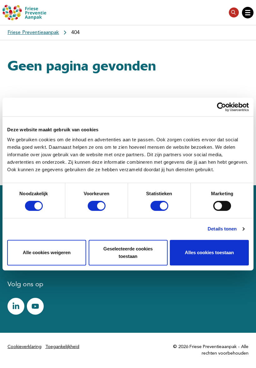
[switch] (91, 206)
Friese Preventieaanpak (33, 32)
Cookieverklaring (24, 347)
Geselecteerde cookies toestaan (128, 252)
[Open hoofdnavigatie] (248, 12)
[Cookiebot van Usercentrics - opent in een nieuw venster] (221, 107)
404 (75, 32)
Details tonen (222, 228)
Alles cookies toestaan (209, 252)
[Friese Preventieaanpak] (24, 12)
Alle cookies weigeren (47, 252)
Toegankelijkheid (62, 347)
